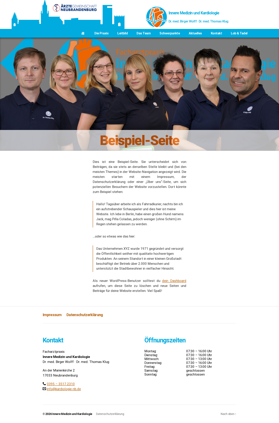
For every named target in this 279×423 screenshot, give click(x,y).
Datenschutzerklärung (84, 315)
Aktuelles (195, 33)
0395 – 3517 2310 (61, 384)
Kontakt (216, 33)
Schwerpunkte (170, 33)
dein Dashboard (174, 281)
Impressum (52, 315)
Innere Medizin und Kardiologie (194, 13)
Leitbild (122, 33)
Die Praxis (101, 33)
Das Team (144, 33)
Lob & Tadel (239, 33)
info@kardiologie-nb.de (64, 389)
